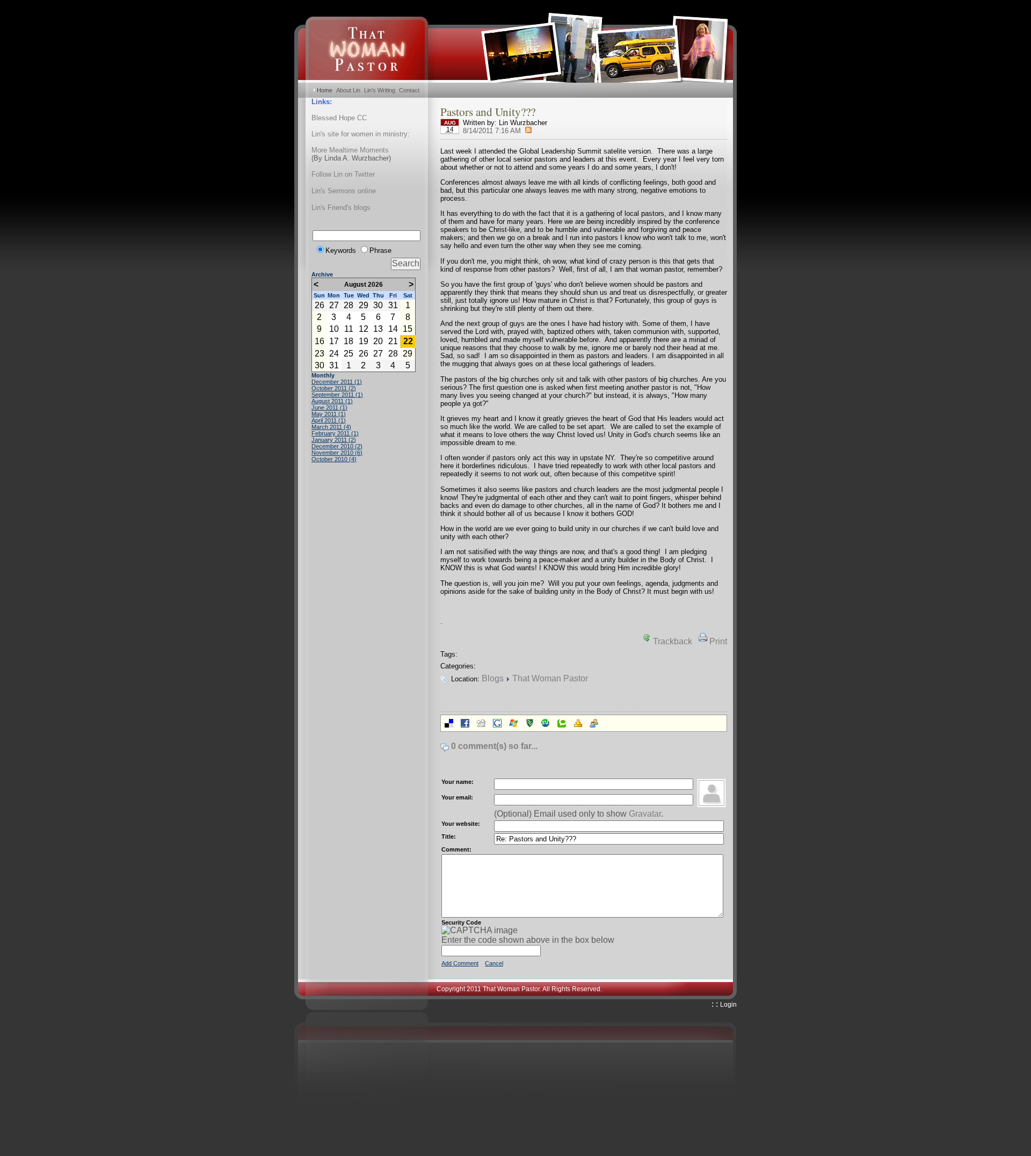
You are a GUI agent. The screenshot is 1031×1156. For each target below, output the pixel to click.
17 (334, 341)
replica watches (583, 1150)
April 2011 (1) (328, 420)
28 (348, 305)
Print (718, 641)
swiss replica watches (362, 1150)
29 (363, 305)
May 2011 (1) (328, 414)
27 (334, 305)
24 (334, 353)
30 (378, 305)
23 (319, 353)
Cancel (494, 963)
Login (728, 1004)
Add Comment (459, 963)
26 (319, 305)
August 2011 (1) (332, 401)
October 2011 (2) (333, 388)
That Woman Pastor (550, 678)
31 (393, 305)
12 (363, 328)
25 (348, 353)
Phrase (380, 250)
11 (348, 328)
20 (378, 341)
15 (407, 328)
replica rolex (137, 1150)
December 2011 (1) (336, 382)
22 (408, 341)
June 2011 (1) (329, 407)
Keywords (340, 250)
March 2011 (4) (331, 427)
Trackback (672, 641)
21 (393, 341)
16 (319, 341)
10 (334, 328)
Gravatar (645, 813)
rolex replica (36, 1150)
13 (378, 328)
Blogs (493, 678)
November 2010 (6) (336, 452)
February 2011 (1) (335, 433)
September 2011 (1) (337, 394)
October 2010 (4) (334, 459)
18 (348, 341)
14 (393, 328)
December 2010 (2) (336, 446)
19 (363, 341)
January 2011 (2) (333, 440)
